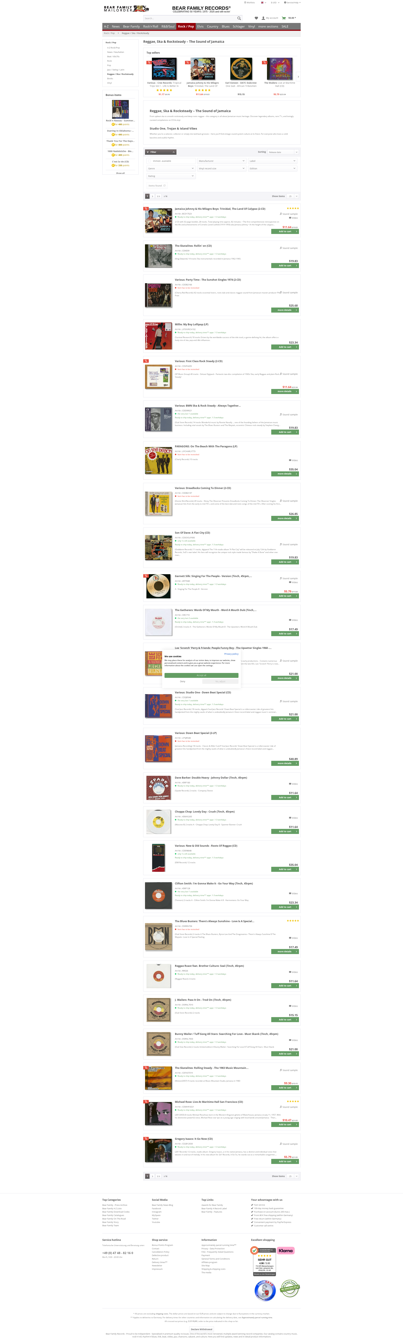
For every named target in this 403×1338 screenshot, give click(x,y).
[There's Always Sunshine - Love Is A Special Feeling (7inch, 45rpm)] (158, 936)
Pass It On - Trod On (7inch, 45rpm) (203, 1000)
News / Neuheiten (115, 52)
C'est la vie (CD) (120, 161)
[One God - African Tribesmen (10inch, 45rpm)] (241, 69)
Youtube (156, 1222)
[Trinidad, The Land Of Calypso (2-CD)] (203, 69)
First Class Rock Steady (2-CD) (198, 361)
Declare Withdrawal (201, 1329)
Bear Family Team (110, 1225)
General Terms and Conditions (216, 1258)
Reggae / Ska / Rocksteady (120, 74)
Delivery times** (159, 1262)
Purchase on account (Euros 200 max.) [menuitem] (272, 1211)
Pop (109, 65)
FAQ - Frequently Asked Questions (217, 1251)
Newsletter (157, 1265)
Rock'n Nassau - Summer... (120, 120)
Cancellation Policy (160, 1251)
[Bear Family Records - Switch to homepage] (127, 9)
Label (252, 160)
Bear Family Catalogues (113, 1215)
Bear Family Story (110, 1222)
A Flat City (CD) (192, 532)
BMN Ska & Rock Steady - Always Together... (208, 405)
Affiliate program (209, 1262)
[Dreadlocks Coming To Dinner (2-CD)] (158, 503)
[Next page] (152, 196)
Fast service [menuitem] (259, 1204)
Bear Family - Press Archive (114, 1205)
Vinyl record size (207, 168)
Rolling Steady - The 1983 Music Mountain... (212, 1068)
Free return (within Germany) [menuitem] (267, 1218)
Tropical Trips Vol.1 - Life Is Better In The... (164, 84)
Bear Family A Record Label (214, 1208)
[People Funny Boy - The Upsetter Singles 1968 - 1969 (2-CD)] (158, 663)
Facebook (156, 1208)
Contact (155, 1248)
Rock (109, 60)
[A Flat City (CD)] (158, 547)
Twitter (155, 1218)
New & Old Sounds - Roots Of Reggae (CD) (206, 845)
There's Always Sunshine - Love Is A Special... (214, 921)
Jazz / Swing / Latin (115, 69)
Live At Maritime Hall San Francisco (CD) (209, 1102)
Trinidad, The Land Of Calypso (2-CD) (203, 84)
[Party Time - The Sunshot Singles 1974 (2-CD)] (158, 295)
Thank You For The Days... (120, 140)
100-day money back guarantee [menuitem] (269, 1208)
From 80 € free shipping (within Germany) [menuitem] (273, 1215)
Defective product (160, 1255)
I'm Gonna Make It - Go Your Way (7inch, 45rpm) (214, 883)
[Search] (239, 18)
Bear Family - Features (212, 1211)
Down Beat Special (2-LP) (196, 733)
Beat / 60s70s (113, 56)
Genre (151, 168)
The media (206, 1272)
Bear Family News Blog (162, 1205)
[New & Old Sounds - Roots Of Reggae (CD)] (158, 858)
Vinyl (109, 82)
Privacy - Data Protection (213, 1248)
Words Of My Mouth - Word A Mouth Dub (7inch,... (216, 610)
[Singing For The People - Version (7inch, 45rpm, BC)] (158, 586)
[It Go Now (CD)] (158, 1150)
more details (284, 309)
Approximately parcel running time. (257, 1317)
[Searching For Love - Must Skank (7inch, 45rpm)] (158, 1044)
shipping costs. (162, 1313)
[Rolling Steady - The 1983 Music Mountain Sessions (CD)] (158, 1078)
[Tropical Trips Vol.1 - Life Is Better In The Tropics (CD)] (164, 69)
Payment (206, 1255)
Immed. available (162, 160)
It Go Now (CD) (194, 1139)
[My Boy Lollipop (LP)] (158, 336)
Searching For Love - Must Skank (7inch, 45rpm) (226, 1034)
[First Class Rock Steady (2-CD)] (158, 376)
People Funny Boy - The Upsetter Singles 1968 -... (223, 648)
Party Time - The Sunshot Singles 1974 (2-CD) (208, 279)
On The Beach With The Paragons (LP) (206, 446)
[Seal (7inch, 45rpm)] (158, 976)
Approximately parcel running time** (219, 1245)
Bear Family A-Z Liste (112, 1208)
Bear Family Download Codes (116, 1211)
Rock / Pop (111, 42)
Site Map (206, 1265)
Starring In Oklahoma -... (120, 130)
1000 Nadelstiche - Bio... (120, 151)
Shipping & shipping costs (213, 1269)
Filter (153, 151)
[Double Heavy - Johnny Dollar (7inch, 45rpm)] (158, 788)
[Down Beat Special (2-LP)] (158, 748)
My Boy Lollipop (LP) (191, 324)
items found (155, 185)
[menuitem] (192, 18)
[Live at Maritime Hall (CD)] (280, 69)
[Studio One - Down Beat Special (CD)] (158, 706)
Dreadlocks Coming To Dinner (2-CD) (203, 488)
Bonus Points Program (162, 1245)
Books (110, 78)
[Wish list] (256, 18)
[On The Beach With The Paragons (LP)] (158, 460)
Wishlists (250, 2)
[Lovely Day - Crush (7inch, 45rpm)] (158, 822)
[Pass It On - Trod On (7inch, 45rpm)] (158, 1010)
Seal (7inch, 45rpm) (209, 966)
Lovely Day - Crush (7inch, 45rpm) (205, 811)
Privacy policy (231, 653)
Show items (278, 196)
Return (155, 1258)
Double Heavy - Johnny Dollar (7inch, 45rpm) (211, 777)
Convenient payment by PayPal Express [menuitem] (272, 1222)
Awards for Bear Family (212, 1205)
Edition (253, 168)
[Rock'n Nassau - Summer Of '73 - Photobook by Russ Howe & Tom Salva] (120, 109)
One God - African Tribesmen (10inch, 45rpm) (241, 84)
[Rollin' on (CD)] (158, 256)
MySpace (156, 1215)
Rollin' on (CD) (193, 245)
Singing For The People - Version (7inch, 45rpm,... (213, 576)
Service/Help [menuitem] (292, 2)
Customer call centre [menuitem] (263, 1225)
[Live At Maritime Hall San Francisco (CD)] (158, 1113)
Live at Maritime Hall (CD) (279, 84)
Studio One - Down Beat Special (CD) (203, 692)
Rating (151, 176)
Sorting (262, 151)
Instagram (157, 1211)
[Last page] (159, 196)
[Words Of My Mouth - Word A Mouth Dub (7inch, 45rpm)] (158, 622)
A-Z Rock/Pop (113, 47)
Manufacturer (206, 160)
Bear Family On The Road (114, 1218)
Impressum (157, 1269)
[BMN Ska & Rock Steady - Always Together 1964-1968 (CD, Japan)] (158, 419)
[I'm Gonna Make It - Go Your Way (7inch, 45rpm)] (158, 896)
